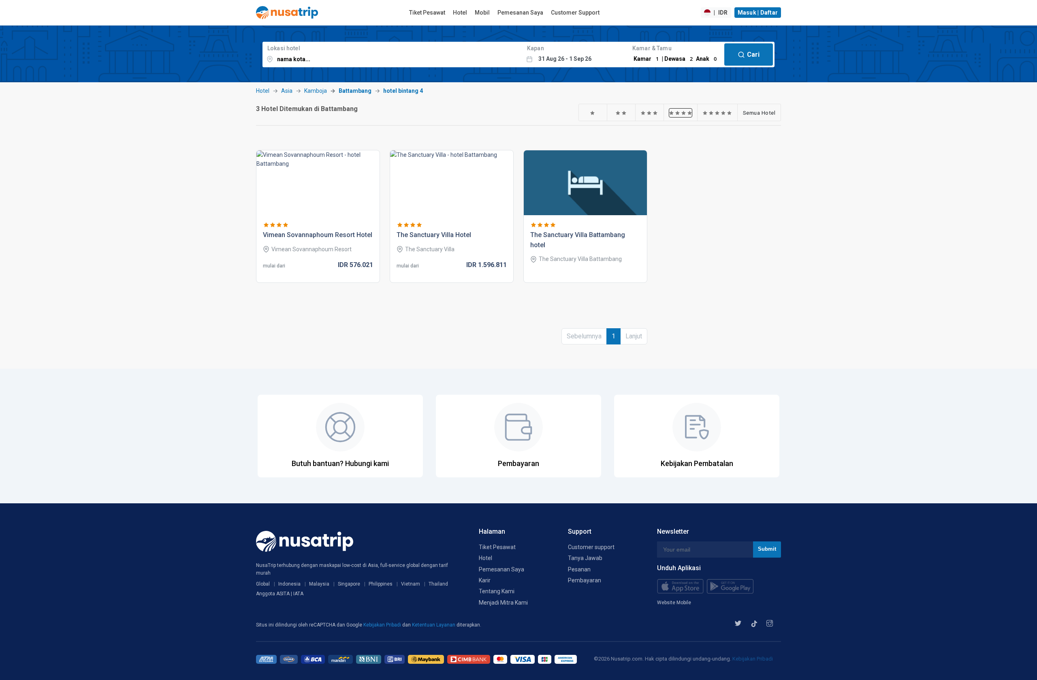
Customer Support (575, 12)
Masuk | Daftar (758, 12)
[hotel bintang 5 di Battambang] (717, 112)
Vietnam (410, 584)
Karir (485, 580)
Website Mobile (674, 602)
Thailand (438, 584)
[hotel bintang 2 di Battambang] (621, 112)
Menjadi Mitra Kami (503, 602)
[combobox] (392, 54)
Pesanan (579, 569)
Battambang (355, 91)
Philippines (381, 584)
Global (263, 584)
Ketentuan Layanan (434, 625)
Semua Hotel (759, 112)
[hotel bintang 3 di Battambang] (649, 112)
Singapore (349, 584)
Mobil (482, 12)
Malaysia (319, 584)
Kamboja (315, 91)
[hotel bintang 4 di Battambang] (681, 112)
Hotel (460, 12)
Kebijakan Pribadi (382, 625)
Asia (286, 91)
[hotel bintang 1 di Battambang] (592, 112)
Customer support (591, 547)
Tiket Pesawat (427, 12)
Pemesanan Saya (520, 12)
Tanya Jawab (585, 558)
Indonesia (289, 584)
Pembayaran (584, 580)
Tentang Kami (496, 591)
